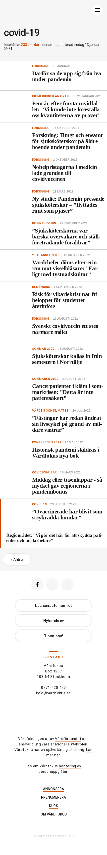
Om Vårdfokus (54, 814)
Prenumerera (53, 797)
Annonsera (53, 789)
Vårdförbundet (68, 739)
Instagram (52, 584)
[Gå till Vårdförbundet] (53, 720)
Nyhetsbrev (53, 621)
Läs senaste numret (53, 605)
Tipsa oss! (53, 636)
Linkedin (67, 584)
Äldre (16, 559)
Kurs (53, 806)
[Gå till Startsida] (53, 11)
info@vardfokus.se (53, 693)
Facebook (37, 584)
